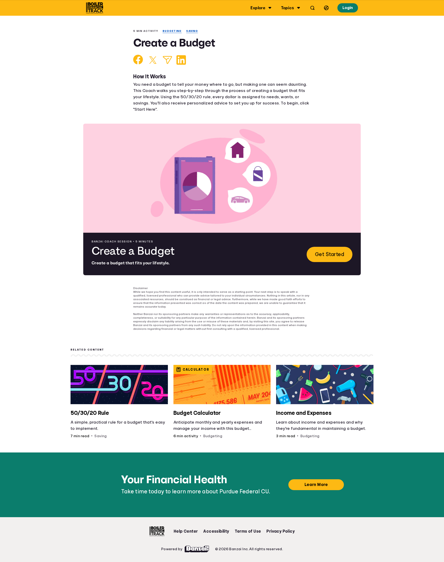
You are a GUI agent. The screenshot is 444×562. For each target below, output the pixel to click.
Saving (194, 31)
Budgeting (174, 31)
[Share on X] (152, 60)
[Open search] (311, 8)
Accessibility (216, 528)
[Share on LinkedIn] (181, 60)
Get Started (329, 254)
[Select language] (325, 8)
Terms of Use (247, 528)
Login (347, 7)
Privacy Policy (281, 528)
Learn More (317, 481)
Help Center (186, 528)
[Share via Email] (167, 60)
